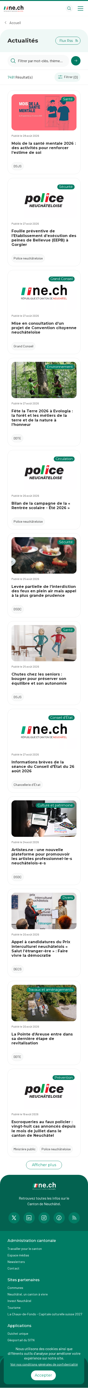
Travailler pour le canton (25, 1249)
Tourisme (14, 1307)
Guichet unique (18, 1333)
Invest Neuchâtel (19, 1301)
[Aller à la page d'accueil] (13, 8)
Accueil (15, 22)
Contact (13, 1268)
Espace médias (18, 1255)
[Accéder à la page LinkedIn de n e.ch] (29, 1217)
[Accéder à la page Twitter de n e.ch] (14, 1217)
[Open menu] (80, 8)
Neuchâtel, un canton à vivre (28, 1294)
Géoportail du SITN (21, 1340)
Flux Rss (66, 41)
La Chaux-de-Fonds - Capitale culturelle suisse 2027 (45, 1314)
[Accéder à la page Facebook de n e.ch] (59, 1217)
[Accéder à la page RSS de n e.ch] (74, 1217)
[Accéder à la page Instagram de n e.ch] (44, 1217)
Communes (15, 1288)
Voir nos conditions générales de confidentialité (44, 1364)
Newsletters (16, 1262)
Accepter (43, 1375)
